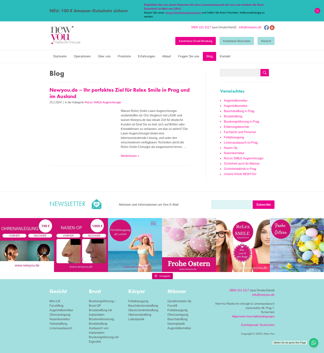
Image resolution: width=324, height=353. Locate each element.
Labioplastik (136, 319)
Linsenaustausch (61, 328)
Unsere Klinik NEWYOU (240, 174)
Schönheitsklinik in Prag (240, 168)
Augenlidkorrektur (236, 100)
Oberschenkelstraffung (143, 310)
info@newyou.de (250, 27)
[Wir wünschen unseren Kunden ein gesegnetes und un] (297, 245)
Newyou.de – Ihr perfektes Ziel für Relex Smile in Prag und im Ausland (120, 93)
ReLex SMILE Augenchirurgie (103, 102)
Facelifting (56, 305)
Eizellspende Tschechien (257, 325)
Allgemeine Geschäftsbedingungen (253, 316)
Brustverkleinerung (101, 319)
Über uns (104, 56)
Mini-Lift (55, 301)
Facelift (172, 305)
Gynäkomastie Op (179, 301)
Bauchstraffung (177, 319)
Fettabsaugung (234, 137)
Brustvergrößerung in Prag (241, 121)
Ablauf (166, 56)
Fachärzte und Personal (240, 132)
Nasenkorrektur (234, 153)
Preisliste (124, 56)
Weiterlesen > (130, 155)
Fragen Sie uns (188, 56)
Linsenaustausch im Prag (241, 142)
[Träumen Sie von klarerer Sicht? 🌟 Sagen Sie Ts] (243, 245)
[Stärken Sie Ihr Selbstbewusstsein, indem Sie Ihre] (81, 245)
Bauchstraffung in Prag (239, 111)
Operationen (82, 56)
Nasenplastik (176, 323)
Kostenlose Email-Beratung (195, 41)
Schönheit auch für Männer (242, 163)
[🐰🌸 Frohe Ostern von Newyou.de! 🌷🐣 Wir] (189, 245)
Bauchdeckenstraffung (143, 305)
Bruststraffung (233, 116)
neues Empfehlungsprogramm (183, 12)
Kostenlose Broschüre (236, 41)
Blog (209, 56)
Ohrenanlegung (60, 314)
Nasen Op (230, 147)
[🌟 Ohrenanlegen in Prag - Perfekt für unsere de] (27, 245)
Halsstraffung (58, 323)
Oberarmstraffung (139, 314)
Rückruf (266, 41)
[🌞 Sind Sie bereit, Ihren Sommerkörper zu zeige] (135, 245)
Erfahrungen (146, 56)
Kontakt (225, 56)
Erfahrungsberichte (236, 126)
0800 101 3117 (201, 27)
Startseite (60, 56)
